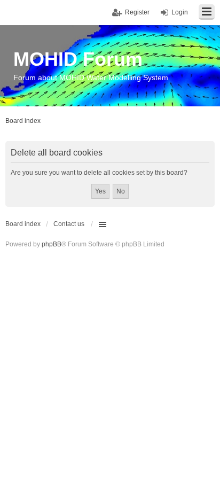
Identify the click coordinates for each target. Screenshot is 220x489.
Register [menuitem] (137, 12)
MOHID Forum (78, 59)
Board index (23, 224)
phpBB (51, 244)
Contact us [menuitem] (68, 224)
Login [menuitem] (179, 12)
